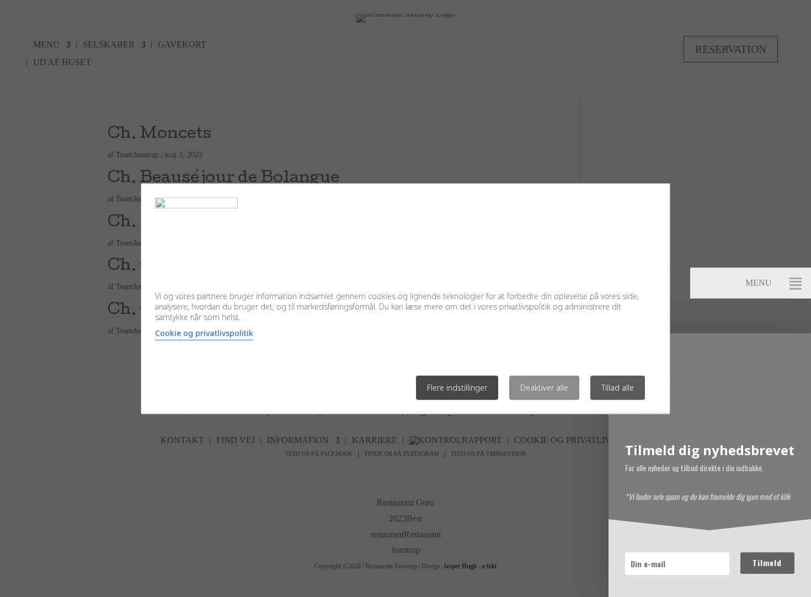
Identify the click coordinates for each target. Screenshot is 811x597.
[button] (795, 283)
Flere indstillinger (457, 387)
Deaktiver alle (544, 387)
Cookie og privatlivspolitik (204, 332)
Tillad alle (617, 387)
